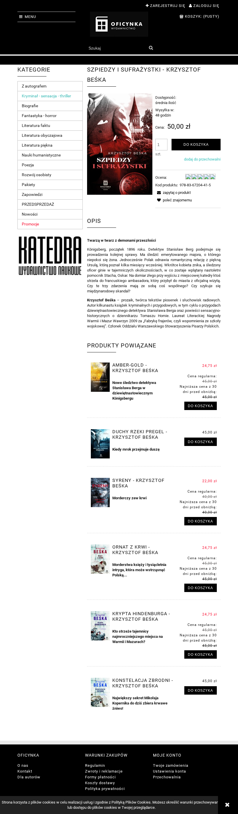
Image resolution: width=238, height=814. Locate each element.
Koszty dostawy (100, 783)
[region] (119, 60)
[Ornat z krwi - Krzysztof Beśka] (100, 559)
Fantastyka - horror (39, 115)
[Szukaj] (151, 48)
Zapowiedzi (32, 194)
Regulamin (95, 765)
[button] (173, 192)
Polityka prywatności (105, 788)
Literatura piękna (37, 145)
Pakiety (28, 184)
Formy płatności (100, 777)
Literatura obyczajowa (42, 135)
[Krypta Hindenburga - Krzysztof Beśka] (100, 625)
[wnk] (50, 255)
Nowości (29, 214)
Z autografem (34, 86)
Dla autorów (28, 777)
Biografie (30, 105)
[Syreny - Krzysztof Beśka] (100, 492)
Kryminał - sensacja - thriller (46, 96)
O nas (22, 765)
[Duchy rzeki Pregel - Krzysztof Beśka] (100, 443)
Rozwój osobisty (36, 174)
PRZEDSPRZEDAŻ (38, 204)
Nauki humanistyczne (41, 155)
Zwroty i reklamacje (104, 771)
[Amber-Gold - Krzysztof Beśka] (100, 377)
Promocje (30, 224)
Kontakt (24, 771)
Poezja (28, 165)
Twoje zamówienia (170, 765)
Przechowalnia (167, 777)
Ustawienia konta (169, 771)
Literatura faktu (36, 125)
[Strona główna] (119, 24)
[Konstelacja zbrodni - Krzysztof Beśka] (100, 692)
